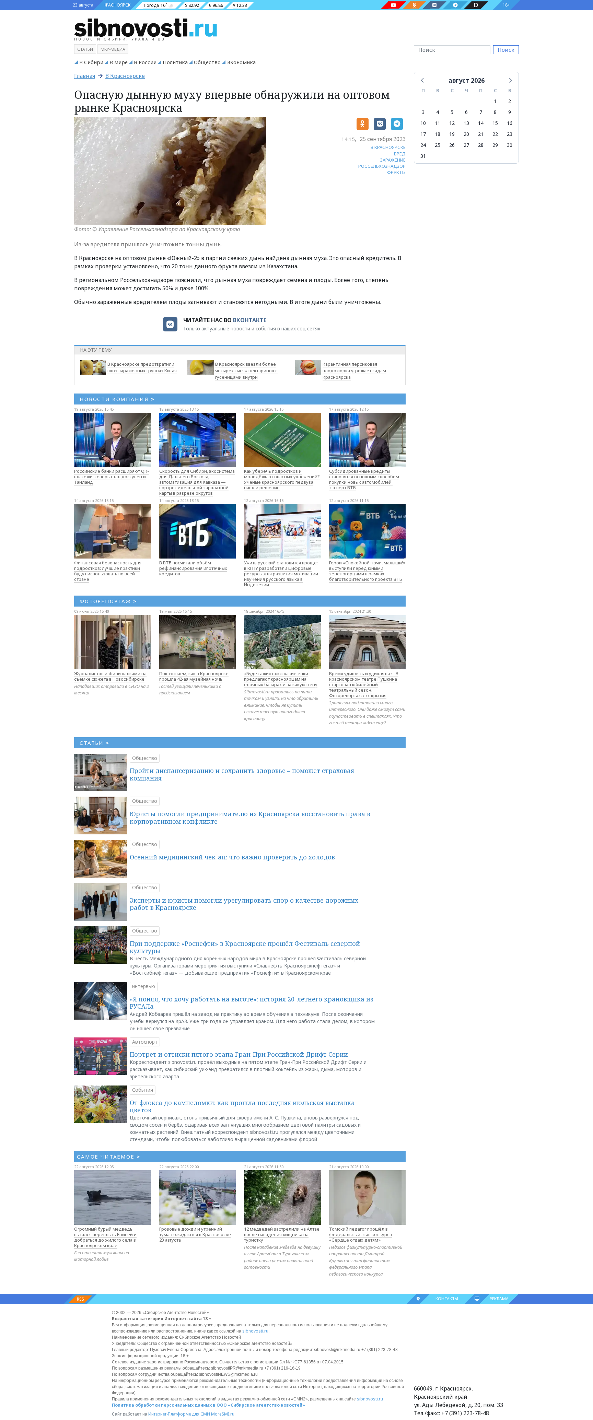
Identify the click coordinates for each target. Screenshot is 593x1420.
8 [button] (495, 112)
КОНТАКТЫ (446, 1299)
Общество (207, 62)
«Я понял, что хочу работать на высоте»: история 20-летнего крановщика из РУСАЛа (251, 1003)
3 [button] (423, 112)
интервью (143, 986)
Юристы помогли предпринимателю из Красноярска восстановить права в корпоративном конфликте (250, 817)
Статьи (85, 49)
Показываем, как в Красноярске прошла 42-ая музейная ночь (194, 676)
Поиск (506, 50)
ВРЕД (400, 154)
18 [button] (437, 134)
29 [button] (495, 145)
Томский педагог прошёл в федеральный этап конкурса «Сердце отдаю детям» (360, 1234)
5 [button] (452, 112)
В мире (118, 62)
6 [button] (466, 112)
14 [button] (481, 123)
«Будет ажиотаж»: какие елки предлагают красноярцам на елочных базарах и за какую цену (280, 679)
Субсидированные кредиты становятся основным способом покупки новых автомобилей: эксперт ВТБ (364, 479)
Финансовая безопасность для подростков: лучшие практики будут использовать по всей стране (107, 571)
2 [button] (509, 101)
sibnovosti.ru (255, 1331)
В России (145, 62)
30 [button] (509, 145)
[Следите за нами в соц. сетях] (394, 5)
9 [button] (509, 112)
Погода (151, 5)
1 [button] (495, 101)
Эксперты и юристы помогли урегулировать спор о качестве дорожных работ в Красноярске (244, 904)
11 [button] (437, 123)
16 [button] (509, 123)
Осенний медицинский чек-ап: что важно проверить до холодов (232, 857)
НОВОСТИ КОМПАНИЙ (117, 399)
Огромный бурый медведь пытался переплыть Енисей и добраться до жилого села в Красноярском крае (105, 1237)
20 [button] (466, 134)
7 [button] (480, 112)
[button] (423, 80)
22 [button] (495, 134)
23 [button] (509, 134)
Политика (175, 62)
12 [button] (452, 123)
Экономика (241, 62)
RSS (80, 1299)
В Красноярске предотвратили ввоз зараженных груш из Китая (142, 367)
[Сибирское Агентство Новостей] (145, 27)
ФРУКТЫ (396, 172)
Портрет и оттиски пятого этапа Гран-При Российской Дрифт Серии (239, 1054)
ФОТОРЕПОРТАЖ (108, 601)
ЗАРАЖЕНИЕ (393, 160)
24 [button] (423, 145)
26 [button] (452, 145)
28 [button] (481, 145)
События (142, 1090)
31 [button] (423, 156)
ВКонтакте (249, 320)
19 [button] (452, 134)
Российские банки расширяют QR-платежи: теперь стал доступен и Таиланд (111, 476)
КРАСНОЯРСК (117, 5)
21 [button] (481, 134)
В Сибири (91, 62)
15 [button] (495, 123)
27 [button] (466, 145)
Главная (84, 76)
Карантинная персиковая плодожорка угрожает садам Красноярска (354, 370)
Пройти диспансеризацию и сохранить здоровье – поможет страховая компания (242, 774)
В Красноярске (125, 76)
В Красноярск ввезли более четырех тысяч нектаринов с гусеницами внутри (246, 370)
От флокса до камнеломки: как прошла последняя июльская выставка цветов (242, 1106)
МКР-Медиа (113, 49)
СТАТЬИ (94, 742)
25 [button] (437, 145)
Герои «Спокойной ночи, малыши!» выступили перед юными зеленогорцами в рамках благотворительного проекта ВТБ (367, 571)
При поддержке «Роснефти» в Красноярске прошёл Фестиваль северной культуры (245, 947)
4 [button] (437, 112)
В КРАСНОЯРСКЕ (388, 147)
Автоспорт (145, 1041)
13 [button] (466, 123)
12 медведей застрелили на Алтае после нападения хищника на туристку (281, 1234)
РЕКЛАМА (499, 1299)
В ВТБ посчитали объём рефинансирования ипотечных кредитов (193, 568)
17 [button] (423, 134)
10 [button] (423, 123)
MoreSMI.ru (222, 1414)
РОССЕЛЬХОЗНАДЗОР (382, 166)
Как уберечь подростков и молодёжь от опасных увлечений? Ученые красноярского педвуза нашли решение (282, 479)
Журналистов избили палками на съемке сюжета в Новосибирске (110, 676)
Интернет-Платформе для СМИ (179, 1414)
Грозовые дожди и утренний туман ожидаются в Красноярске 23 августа (195, 1234)
